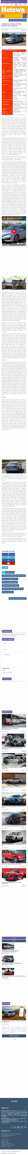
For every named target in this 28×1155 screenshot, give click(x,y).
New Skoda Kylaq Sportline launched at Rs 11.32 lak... (14, 845)
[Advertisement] (14, 261)
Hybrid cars (14, 579)
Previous (16, 20)
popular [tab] (14, 940)
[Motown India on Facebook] (7, 4)
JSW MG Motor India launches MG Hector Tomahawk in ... (12, 748)
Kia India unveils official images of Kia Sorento (13, 826)
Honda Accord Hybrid (8, 575)
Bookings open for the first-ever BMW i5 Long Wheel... (13, 787)
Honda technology (8, 592)
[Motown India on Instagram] (20, 4)
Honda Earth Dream (17, 588)
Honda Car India (20, 575)
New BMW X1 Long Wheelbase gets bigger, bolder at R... (12, 768)
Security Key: (6, 668)
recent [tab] (14, 938)
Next (11, 20)
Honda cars (6, 579)
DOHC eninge (6, 588)
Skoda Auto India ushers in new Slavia (11, 864)
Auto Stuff (6, 1003)
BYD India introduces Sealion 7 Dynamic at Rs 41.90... (13, 807)
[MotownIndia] (14, 10)
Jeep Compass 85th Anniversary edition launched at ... (11, 883)
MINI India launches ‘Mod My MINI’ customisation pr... (10, 729)
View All (23, 20)
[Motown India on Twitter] (11, 4)
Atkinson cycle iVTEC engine (10, 585)
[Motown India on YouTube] (16, 4)
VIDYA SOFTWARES (12, 1153)
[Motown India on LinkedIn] (24, 4)
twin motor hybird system (10, 582)
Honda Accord (10, 572)
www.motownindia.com (12, 1120)
